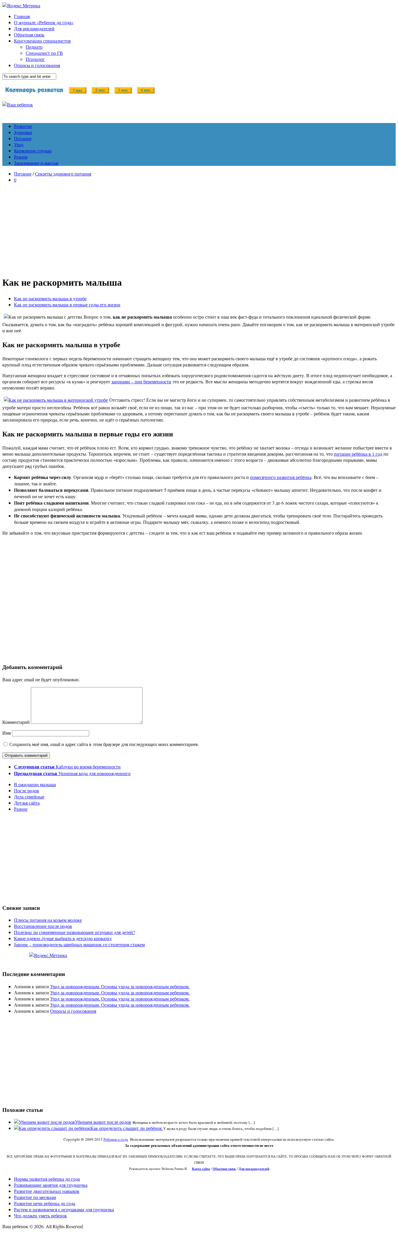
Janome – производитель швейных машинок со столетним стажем (79, 944)
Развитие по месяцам (35, 1197)
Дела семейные (29, 797)
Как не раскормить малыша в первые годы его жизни (67, 304)
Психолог (35, 59)
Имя (6, 733)
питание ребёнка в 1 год (358, 454)
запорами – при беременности (141, 381)
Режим (20, 157)
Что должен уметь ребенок (40, 1215)
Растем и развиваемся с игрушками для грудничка (64, 1209)
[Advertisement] (199, 228)
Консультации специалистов (42, 41)
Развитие (23, 126)
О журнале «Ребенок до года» (43, 22)
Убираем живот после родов (103, 1122)
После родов (26, 790)
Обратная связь (29, 34)
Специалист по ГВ (44, 53)
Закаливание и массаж (36, 163)
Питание (22, 138)
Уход (18, 144)
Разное (20, 809)
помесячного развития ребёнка (280, 477)
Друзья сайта (27, 803)
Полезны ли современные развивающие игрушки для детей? (74, 932)
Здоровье (23, 132)
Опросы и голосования (37, 65)
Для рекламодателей (34, 28)
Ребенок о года (115, 1139)
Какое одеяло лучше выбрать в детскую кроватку (63, 938)
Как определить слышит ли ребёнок (126, 1128)
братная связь (225, 1168)
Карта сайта (201, 1168)
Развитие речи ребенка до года (44, 1203)
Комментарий (16, 722)
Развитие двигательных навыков (46, 1191)
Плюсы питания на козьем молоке (48, 920)
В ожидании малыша (35, 784)
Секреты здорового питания (63, 174)
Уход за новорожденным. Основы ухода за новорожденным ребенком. (120, 986)
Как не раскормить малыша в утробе (50, 298)
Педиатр (34, 47)
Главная (22, 16)
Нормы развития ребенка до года (47, 1179)
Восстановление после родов (43, 926)
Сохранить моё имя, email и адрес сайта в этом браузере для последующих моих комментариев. (104, 744)
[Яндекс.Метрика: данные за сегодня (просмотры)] (48, 955)
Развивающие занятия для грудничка (50, 1185)
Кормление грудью (33, 151)
